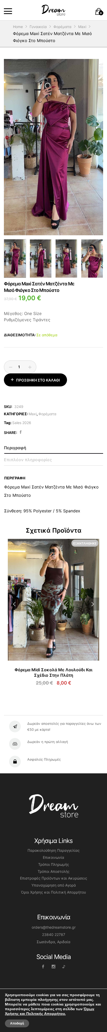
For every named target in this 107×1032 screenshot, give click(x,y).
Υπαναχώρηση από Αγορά (53, 885)
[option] (53, 147)
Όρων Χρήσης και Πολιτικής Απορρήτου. (49, 1011)
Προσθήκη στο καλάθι (38, 380)
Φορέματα (47, 414)
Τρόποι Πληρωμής (53, 864)
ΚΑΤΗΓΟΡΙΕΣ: (16, 414)
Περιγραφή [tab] (15, 447)
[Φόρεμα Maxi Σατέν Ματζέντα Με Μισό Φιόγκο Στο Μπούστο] (20, 432)
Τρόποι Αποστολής (54, 871)
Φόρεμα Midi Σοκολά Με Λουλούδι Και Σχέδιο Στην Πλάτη (53, 672)
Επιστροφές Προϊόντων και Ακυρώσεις (53, 878)
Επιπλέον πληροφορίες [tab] (28, 459)
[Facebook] (43, 966)
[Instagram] (53, 966)
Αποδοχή (17, 1023)
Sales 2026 (21, 422)
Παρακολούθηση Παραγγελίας (54, 850)
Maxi (33, 414)
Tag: (7, 422)
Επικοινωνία (53, 857)
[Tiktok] (64, 966)
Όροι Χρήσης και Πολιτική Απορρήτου (53, 892)
